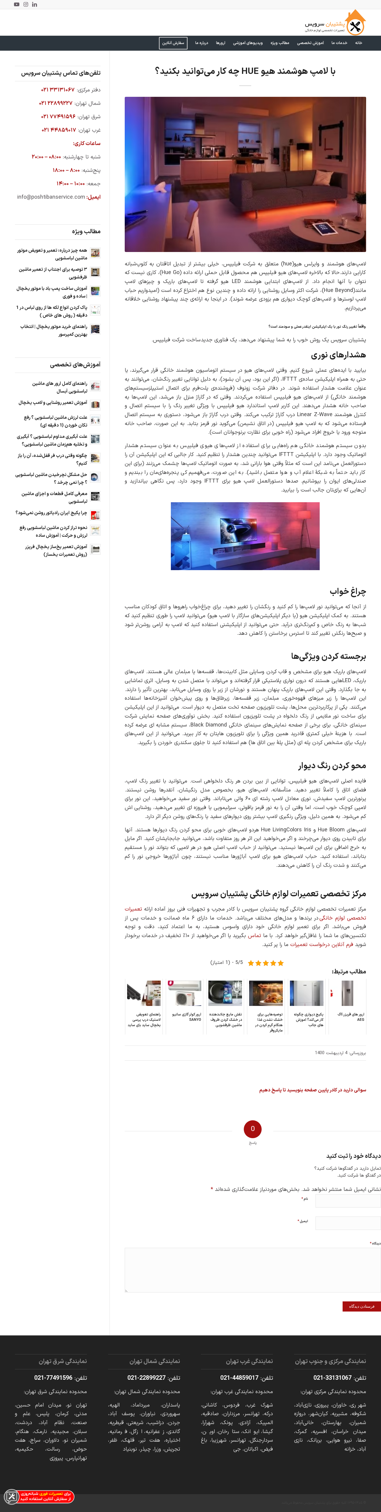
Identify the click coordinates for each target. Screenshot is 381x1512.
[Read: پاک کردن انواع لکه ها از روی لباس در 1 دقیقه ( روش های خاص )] (95, 310)
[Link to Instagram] (25, 4)
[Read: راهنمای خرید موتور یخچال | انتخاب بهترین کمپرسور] (95, 329)
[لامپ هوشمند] (245, 174)
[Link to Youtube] (16, 4)
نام (304, 1199)
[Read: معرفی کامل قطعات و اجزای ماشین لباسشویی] (95, 496)
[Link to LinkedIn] (34, 4)
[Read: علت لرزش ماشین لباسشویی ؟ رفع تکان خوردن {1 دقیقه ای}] (95, 420)
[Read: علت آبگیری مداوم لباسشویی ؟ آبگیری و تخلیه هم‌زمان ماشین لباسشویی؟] (95, 439)
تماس (254, 936)
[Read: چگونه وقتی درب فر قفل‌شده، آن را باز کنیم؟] (95, 458)
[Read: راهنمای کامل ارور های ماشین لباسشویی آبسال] (95, 386)
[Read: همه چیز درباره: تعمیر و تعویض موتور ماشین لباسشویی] (95, 253)
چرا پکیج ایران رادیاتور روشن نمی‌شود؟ (51, 513)
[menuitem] (358, 43)
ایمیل (302, 1221)
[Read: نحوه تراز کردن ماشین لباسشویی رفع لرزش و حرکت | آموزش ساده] (95, 530)
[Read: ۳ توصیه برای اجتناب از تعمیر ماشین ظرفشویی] (95, 272)
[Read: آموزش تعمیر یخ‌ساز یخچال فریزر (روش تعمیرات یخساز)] (95, 549)
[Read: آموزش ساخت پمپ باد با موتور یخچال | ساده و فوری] (95, 291)
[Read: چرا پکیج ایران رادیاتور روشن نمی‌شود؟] (95, 515)
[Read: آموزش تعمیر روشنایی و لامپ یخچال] (95, 405)
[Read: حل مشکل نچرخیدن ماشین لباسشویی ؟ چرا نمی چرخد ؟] (95, 477)
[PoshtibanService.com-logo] (335, 22)
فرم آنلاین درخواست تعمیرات (321, 945)
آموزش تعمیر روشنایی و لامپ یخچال (52, 402)
